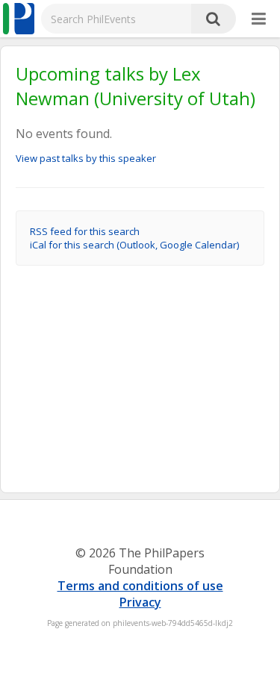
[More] (259, 19)
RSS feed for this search (85, 231)
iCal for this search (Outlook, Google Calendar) (134, 244)
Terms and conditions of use (140, 585)
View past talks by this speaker (86, 158)
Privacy (140, 602)
